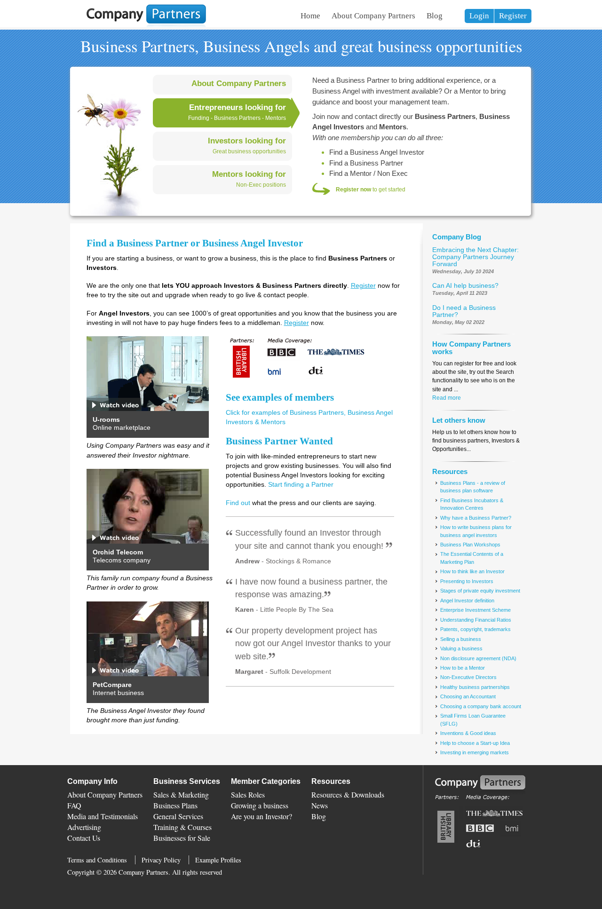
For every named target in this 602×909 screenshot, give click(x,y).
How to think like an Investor (472, 571)
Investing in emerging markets (474, 752)
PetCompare (112, 684)
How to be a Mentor (462, 668)
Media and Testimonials (102, 816)
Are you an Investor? (261, 816)
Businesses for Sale (181, 838)
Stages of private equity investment (480, 590)
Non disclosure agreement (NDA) (478, 658)
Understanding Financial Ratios (475, 620)
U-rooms (106, 419)
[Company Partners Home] (146, 26)
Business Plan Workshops (470, 544)
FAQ (74, 805)
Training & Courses (182, 827)
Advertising (84, 827)
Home (310, 15)
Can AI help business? (465, 285)
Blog (435, 15)
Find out (238, 502)
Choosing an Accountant (468, 696)
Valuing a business (461, 648)
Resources (449, 471)
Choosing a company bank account (480, 706)
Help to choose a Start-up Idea (475, 743)
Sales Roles (248, 794)
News (319, 805)
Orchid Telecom (118, 552)
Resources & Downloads (347, 794)
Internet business (118, 692)
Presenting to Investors (466, 581)
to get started (370, 189)
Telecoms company (121, 560)
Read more (446, 398)
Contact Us (83, 838)
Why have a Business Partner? (475, 518)
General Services (178, 816)
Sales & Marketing (181, 794)
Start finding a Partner (300, 484)
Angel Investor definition (467, 600)
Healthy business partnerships (475, 687)
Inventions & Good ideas (468, 733)
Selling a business (460, 639)
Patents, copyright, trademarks (475, 629)
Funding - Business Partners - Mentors (237, 118)
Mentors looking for (249, 174)
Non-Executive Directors (468, 677)
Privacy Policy (161, 859)
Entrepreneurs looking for (237, 107)
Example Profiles (218, 859)
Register (513, 15)
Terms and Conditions (97, 859)
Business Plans (175, 805)
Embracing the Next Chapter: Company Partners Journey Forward (475, 257)
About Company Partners (373, 15)
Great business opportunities (249, 151)
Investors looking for (247, 140)
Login (479, 15)
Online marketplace (121, 427)
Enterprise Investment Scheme (475, 610)
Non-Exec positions (261, 185)
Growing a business (259, 805)
